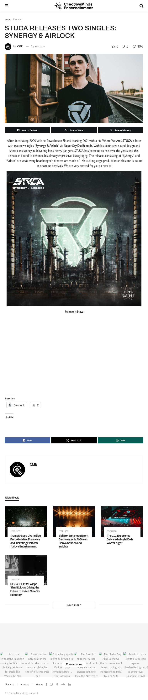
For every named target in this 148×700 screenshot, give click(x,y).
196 (140, 46)
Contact (25, 684)
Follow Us (75, 664)
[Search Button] (141, 6)
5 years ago (38, 46)
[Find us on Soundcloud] (63, 684)
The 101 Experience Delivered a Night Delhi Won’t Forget (120, 539)
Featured (17, 19)
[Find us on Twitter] (57, 684)
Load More (74, 605)
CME (20, 46)
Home (7, 19)
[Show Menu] (6, 6)
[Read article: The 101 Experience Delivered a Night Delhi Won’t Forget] (122, 521)
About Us (9, 684)
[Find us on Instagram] (51, 684)
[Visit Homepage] (74, 6)
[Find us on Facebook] (46, 684)
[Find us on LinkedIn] (69, 684)
